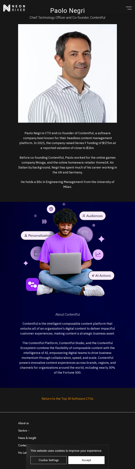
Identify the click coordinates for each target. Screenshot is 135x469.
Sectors (22, 430)
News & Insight (27, 438)
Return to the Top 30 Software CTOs (67, 399)
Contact (22, 445)
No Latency (25, 453)
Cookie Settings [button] (49, 460)
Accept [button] (86, 460)
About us (23, 423)
